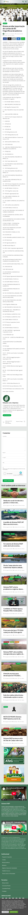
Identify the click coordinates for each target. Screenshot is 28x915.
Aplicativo (4, 865)
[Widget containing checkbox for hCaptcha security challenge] (13, 473)
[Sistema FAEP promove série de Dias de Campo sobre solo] (14, 730)
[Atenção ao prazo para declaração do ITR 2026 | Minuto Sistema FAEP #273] (14, 665)
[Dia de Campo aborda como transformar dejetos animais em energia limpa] (14, 557)
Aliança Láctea (5, 883)
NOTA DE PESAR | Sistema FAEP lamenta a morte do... (12, 718)
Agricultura (6, 577)
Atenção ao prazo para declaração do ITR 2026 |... (12, 674)
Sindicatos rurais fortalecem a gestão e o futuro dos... (13, 502)
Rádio (14, 663)
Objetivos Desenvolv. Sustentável (9, 868)
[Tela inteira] (24, 800)
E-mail (4, 457)
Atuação (5, 490)
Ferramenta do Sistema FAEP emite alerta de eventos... (13, 545)
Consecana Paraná (6, 885)
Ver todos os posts (7, 415)
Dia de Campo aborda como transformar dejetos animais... (13, 566)
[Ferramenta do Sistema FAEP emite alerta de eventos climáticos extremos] (14, 536)
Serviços (5, 23)
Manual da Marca (6, 862)
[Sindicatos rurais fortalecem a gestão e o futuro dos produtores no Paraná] (14, 493)
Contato (4, 859)
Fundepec (4, 891)
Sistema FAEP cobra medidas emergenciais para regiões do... (13, 653)
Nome (4, 452)
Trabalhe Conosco (6, 870)
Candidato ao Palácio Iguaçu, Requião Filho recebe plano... (13, 610)
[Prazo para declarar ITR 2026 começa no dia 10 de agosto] (14, 622)
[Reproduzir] (3, 800)
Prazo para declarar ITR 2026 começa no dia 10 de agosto (13, 631)
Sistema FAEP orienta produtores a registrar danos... (13, 588)
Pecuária (5, 555)
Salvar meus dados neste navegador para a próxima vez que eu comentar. (14, 469)
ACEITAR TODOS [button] (13, 911)
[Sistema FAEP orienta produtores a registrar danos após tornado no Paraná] (14, 579)
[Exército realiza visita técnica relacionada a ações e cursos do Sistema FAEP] (14, 687)
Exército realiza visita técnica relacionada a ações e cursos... (13, 696)
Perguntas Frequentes (7, 857)
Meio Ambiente (11, 512)
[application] (14, 794)
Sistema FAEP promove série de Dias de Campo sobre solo (13, 739)
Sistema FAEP (22, 807)
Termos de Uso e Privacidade (8, 873)
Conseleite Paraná (6, 888)
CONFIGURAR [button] (5, 911)
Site (3, 462)
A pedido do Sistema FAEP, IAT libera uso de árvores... (13, 523)
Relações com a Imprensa (9, 33)
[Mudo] (22, 800)
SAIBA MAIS (9, 909)
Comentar (6, 35)
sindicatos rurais (17, 812)
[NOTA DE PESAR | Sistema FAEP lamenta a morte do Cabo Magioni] (14, 709)
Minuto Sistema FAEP (7, 663)
